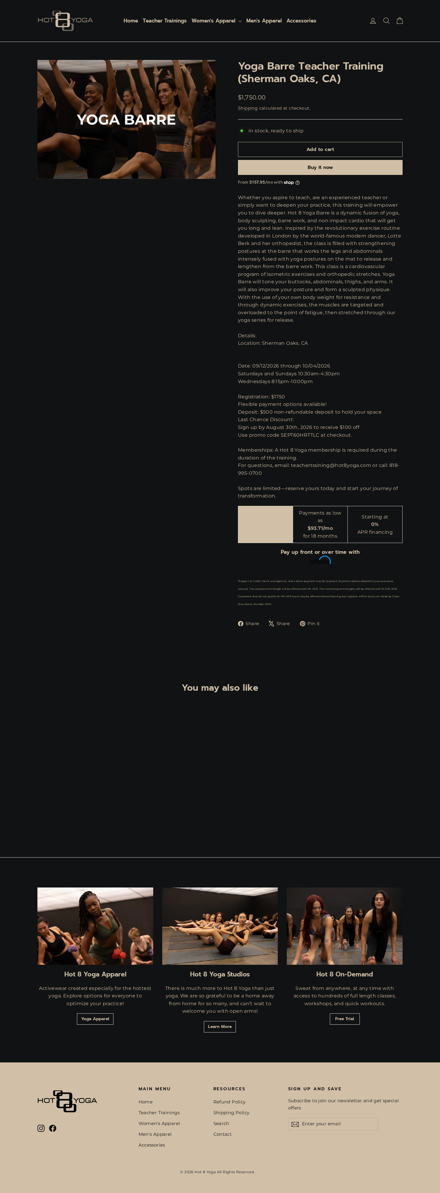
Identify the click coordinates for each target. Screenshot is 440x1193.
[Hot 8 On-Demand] (345, 926)
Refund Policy (229, 1102)
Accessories (301, 21)
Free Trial (344, 1019)
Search (221, 1123)
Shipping (248, 108)
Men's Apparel (264, 21)
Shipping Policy (231, 1112)
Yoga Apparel (95, 1019)
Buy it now (320, 167)
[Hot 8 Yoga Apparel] (95, 926)
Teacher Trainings (165, 21)
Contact (222, 1134)
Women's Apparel (214, 21)
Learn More (220, 1026)
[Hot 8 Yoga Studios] (220, 926)
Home (131, 21)
